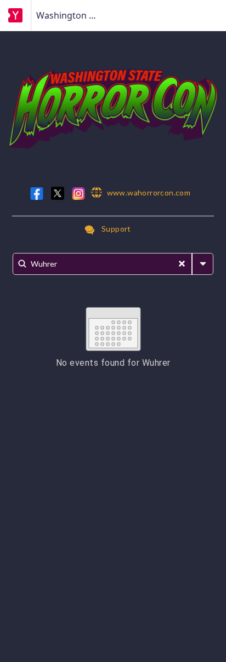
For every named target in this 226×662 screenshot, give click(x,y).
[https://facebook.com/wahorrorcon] (36, 193)
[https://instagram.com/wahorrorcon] (78, 193)
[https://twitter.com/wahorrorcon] (57, 193)
